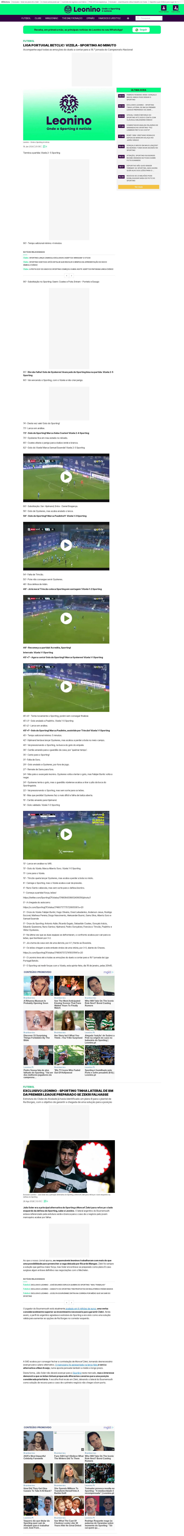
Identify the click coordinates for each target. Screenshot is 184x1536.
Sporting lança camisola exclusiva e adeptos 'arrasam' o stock (60, 258)
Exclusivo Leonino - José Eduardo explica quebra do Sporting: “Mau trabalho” (68, 1285)
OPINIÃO (90, 18)
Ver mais (139, 187)
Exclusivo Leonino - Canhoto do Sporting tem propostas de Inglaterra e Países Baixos (72, 1289)
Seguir (143, 29)
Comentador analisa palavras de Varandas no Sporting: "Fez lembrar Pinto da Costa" (142, 127)
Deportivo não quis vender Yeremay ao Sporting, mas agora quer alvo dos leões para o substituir (142, 168)
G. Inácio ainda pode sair (50, 2)
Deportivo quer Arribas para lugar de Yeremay (166, 2)
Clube (38, 18)
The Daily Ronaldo (72, 18)
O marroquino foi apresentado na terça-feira (76, 1364)
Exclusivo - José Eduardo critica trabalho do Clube (128, 2)
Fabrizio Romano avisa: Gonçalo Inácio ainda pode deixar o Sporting (142, 97)
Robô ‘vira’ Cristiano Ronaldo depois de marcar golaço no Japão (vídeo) (141, 137)
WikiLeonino (51, 18)
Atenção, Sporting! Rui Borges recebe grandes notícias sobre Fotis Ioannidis (141, 158)
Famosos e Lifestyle (110, 18)
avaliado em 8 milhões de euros (80, 1308)
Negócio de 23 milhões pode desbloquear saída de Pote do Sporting (141, 178)
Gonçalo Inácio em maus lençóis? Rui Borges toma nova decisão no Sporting (142, 147)
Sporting (77, 1372)
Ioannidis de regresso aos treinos (74, 2)
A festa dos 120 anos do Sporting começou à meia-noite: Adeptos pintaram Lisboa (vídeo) (71, 269)
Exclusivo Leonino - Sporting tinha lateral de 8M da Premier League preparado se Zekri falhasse (141, 107)
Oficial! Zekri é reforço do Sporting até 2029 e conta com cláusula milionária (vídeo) (141, 117)
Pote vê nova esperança (98, 2)
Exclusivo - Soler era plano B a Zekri (25, 2)
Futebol (26, 18)
